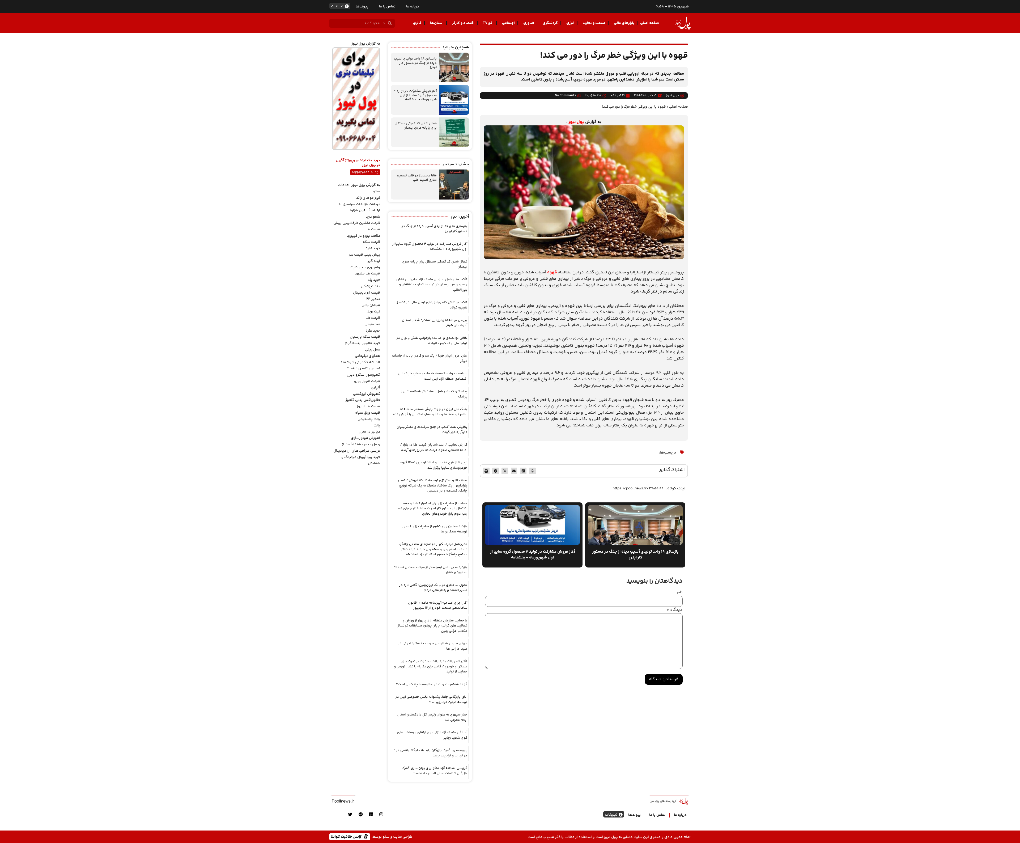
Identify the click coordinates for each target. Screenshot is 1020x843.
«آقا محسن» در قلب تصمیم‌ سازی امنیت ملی (417, 178)
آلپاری (375, 388)
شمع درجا (373, 217)
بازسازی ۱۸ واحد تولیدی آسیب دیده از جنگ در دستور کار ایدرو (415, 63)
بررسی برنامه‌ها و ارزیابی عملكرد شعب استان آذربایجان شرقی (434, 322)
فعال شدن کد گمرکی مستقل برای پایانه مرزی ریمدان (416, 125)
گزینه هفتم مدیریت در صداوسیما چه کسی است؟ (431, 684)
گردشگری (550, 23)
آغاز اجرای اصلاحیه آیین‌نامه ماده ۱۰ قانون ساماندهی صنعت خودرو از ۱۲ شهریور (437, 605)
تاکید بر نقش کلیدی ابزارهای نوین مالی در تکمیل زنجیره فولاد (431, 305)
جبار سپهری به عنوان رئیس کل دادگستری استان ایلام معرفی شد (432, 717)
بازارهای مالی (624, 23)
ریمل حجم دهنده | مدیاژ (361, 444)
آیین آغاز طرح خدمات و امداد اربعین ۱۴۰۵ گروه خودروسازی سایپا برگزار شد (433, 465)
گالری (417, 23)
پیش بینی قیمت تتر (364, 255)
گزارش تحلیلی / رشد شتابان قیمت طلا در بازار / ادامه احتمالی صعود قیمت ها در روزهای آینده (433, 447)
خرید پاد (374, 280)
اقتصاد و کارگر (463, 23)
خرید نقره (373, 248)
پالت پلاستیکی (369, 419)
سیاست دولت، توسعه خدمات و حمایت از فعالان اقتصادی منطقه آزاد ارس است (432, 376)
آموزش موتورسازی (365, 438)
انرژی (570, 23)
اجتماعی (508, 23)
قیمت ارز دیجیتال (366, 293)
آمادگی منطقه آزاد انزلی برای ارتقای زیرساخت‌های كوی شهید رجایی (432, 735)
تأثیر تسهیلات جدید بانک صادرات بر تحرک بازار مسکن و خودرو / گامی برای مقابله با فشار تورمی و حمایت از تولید (430, 666)
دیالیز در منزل (369, 432)
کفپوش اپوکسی (366, 394)
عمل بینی (372, 350)
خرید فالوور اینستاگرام (362, 343)
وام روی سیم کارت (365, 267)
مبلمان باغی (371, 305)
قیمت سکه (371, 242)
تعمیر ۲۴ (373, 299)
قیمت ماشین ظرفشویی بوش (356, 223)
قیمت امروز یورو (367, 381)
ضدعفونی (372, 324)
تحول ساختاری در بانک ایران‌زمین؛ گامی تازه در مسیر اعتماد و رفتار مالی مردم (433, 587)
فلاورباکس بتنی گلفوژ (363, 400)
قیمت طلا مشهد (367, 274)
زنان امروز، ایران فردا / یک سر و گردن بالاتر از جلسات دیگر (429, 358)
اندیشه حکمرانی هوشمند (360, 362)
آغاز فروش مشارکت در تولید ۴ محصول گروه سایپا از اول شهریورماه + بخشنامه (415, 95)
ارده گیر (374, 261)
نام (680, 592)
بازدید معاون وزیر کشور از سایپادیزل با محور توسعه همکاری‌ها (434, 529)
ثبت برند (373, 312)
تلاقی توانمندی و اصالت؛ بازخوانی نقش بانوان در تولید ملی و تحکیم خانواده (432, 340)
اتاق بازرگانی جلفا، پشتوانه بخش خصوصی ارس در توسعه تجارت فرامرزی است (431, 699)
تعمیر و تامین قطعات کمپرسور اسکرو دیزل (363, 372)
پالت (376, 426)
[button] (532, 471)
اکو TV (488, 23)
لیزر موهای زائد (368, 198)
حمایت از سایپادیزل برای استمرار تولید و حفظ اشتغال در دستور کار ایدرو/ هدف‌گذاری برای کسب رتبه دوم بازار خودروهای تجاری (430, 508)
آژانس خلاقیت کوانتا (347, 836)
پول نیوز (576, 122)
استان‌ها (437, 23)
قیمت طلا (373, 229)
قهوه (552, 272)
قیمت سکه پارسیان (365, 337)
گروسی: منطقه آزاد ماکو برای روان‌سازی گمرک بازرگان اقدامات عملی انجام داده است (434, 770)
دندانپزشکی (370, 286)
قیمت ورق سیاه (367, 413)
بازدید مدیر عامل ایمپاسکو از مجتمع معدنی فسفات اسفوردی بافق (430, 570)
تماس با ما (387, 6)
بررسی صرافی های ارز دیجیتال (356, 451)
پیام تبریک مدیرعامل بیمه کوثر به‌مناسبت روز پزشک (434, 394)
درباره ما (412, 6)
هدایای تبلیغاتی (367, 356)
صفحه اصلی (649, 23)
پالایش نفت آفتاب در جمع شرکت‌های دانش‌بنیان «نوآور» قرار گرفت (432, 429)
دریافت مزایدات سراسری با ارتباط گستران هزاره (359, 207)
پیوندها (362, 6)
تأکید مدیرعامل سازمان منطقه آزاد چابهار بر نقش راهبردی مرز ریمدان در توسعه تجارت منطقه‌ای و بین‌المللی (431, 285)
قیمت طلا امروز (368, 406)
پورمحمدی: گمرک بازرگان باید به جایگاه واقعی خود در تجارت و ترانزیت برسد (430, 753)
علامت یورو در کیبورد (363, 236)
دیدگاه (674, 610)
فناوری (528, 23)
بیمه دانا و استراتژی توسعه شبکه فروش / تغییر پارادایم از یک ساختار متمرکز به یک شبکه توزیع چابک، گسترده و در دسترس (432, 485)
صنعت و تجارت (594, 23)
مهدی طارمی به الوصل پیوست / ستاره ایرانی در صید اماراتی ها (432, 646)
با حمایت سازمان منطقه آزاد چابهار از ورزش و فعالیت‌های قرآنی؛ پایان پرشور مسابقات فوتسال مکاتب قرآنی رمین (432, 626)
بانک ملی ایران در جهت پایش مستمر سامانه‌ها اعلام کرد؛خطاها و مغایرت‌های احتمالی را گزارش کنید (429, 411)
